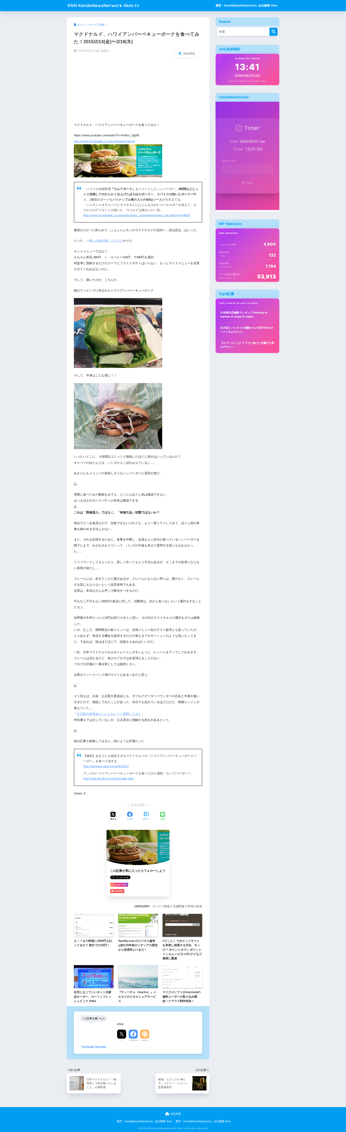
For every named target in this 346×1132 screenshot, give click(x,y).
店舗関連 (179, 906)
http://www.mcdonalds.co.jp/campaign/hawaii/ (104, 141)
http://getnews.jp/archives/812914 (105, 766)
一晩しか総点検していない (104, 240)
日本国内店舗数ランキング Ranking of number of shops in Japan (243, 314)
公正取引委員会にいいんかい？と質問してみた (109, 714)
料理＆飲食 (195, 906)
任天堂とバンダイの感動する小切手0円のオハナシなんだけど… (246, 330)
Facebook (133, 1040)
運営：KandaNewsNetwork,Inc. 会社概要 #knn (247, 5)
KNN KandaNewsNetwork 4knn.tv (103, 5)
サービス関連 (161, 906)
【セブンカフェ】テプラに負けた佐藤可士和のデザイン (247, 345)
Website (144, 1040)
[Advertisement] (138, 89)
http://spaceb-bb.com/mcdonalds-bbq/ (108, 778)
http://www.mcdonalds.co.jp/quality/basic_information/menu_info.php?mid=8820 (136, 215)
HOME (175, 1114)
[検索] (273, 32)
